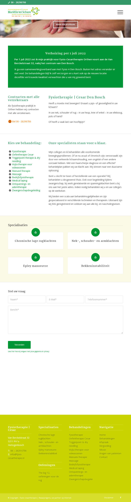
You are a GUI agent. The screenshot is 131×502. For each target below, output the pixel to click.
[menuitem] (118, 12)
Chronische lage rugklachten (35, 241)
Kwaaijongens (44, 498)
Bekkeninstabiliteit (95, 266)
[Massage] (10, 174)
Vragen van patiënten (110, 453)
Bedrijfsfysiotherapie (23, 177)
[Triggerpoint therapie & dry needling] (10, 157)
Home (102, 434)
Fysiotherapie (19, 151)
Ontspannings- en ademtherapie (21, 185)
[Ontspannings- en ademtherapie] (10, 184)
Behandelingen (107, 438)
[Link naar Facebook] (120, 497)
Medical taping (19, 180)
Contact (103, 457)
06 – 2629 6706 (19, 450)
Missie (102, 449)
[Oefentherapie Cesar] (10, 154)
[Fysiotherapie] (10, 151)
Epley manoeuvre (35, 266)
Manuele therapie (78, 457)
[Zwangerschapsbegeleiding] (10, 190)
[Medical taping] (10, 180)
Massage (17, 174)
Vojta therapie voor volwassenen (22, 166)
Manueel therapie (21, 170)
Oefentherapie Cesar (23, 154)
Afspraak (103, 442)
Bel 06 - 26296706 (21, 121)
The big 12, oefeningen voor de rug (49, 476)
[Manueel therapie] (10, 171)
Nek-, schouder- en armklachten (95, 241)
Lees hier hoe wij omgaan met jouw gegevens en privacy (28, 351)
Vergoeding (105, 445)
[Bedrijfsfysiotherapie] (10, 177)
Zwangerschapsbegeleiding (26, 190)
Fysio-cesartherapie (28, 498)
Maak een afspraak (65, 24)
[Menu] (118, 12)
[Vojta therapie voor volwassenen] (10, 164)
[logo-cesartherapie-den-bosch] (24, 12)
